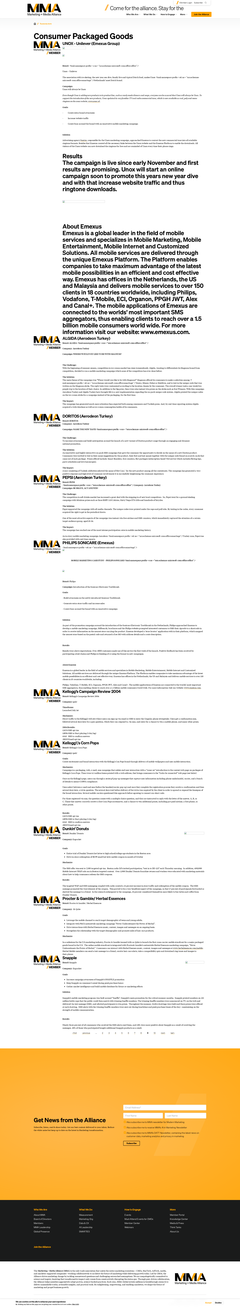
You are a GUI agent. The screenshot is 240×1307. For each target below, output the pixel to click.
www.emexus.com (164, 332)
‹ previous (86, 1033)
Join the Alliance (201, 14)
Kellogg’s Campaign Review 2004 (91, 691)
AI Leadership (85, 1227)
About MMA (39, 1215)
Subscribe (198, 2)
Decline (218, 1302)
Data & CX (84, 1223)
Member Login (186, 2)
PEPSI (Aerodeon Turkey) (84, 477)
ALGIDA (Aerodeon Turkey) (86, 338)
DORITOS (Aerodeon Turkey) (87, 416)
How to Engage (168, 14)
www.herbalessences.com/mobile (188, 948)
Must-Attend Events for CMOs (138, 1219)
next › (163, 1033)
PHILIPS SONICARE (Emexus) (88, 543)
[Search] (206, 2)
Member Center (132, 1223)
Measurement (86, 1215)
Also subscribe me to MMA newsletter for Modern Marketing (155, 1122)
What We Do (149, 14)
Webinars (129, 1227)
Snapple (69, 958)
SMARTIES (84, 1231)
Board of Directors (42, 1219)
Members (38, 1223)
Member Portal (177, 1215)
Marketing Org (86, 1219)
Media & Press (177, 1223)
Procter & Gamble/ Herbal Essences (93, 898)
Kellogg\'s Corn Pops (80, 743)
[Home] (35, 24)
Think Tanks (175, 1227)
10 (155, 1033)
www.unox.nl (94, 101)
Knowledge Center (179, 1219)
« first (74, 1033)
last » (173, 1033)
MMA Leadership (42, 1227)
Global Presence (42, 1231)
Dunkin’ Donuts (75, 829)
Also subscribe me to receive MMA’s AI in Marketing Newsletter (156, 1127)
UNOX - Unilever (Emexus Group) (91, 43)
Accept (208, 1303)
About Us (174, 1231)
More (185, 15)
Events (127, 1215)
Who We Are (132, 14)
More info (75, 1304)
